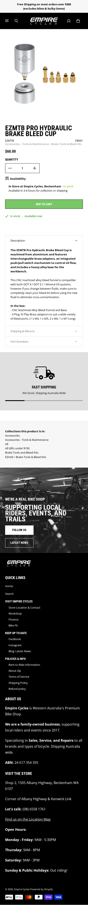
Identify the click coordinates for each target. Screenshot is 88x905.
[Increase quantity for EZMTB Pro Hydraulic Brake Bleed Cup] (34, 168)
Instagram (15, 645)
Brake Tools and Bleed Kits (21, 452)
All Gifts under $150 (17, 448)
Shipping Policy (18, 683)
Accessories (12, 144)
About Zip (15, 671)
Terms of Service (19, 677)
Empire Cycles (21, 889)
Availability (18, 179)
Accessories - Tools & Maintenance (26, 440)
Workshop (15, 613)
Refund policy (17, 689)
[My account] (68, 21)
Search (9, 594)
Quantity (11, 159)
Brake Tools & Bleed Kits (66, 144)
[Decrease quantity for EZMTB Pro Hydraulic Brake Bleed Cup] (10, 168)
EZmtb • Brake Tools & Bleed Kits (25, 457)
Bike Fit (13, 625)
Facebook (15, 639)
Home (9, 586)
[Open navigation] (10, 21)
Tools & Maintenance (35, 144)
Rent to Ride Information (24, 665)
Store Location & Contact (24, 607)
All (6, 444)
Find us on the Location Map (28, 819)
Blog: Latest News (20, 651)
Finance (13, 619)
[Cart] (78, 21)
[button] (44, 240)
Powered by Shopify (41, 889)
